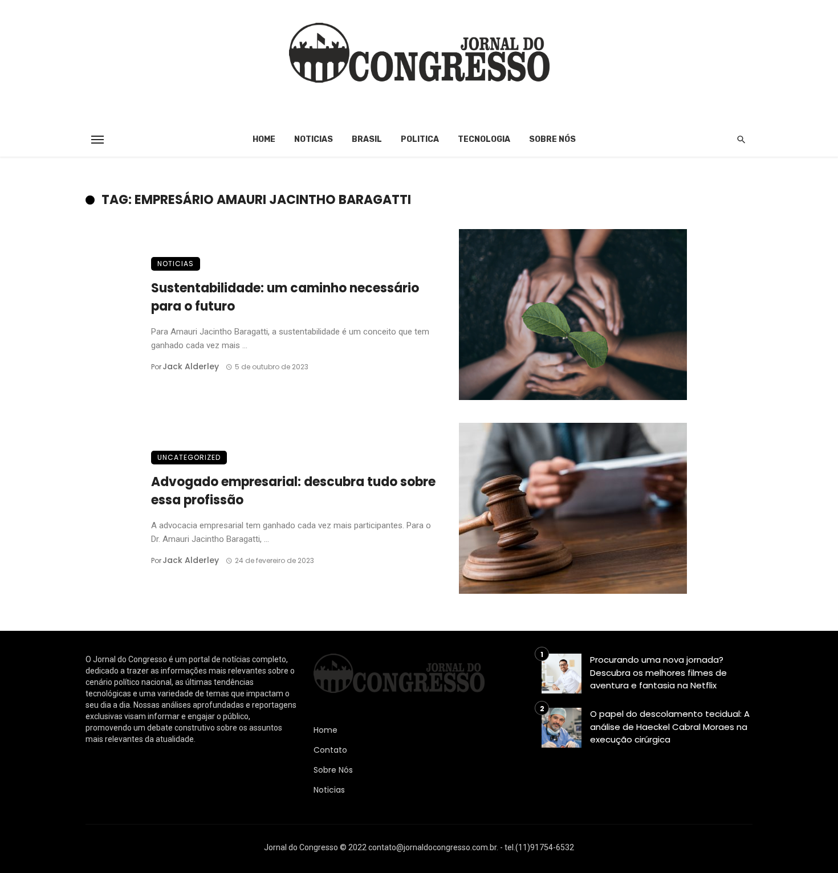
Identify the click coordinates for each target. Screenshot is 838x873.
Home (264, 139)
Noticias (313, 139)
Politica (420, 139)
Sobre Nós (552, 139)
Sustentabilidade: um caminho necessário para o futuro (285, 297)
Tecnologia (484, 139)
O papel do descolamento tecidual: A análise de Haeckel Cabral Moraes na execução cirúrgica (670, 726)
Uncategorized (189, 457)
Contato (330, 750)
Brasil (367, 139)
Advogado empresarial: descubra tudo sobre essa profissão (293, 491)
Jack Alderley (190, 366)
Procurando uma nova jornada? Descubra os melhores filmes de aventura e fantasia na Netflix (658, 672)
